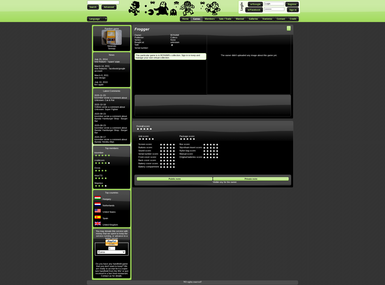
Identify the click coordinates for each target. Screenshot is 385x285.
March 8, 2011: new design (101, 76)
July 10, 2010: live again (101, 83)
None (173, 40)
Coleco (173, 37)
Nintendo (111, 46)
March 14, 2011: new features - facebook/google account (109, 68)
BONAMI (174, 35)
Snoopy (112, 48)
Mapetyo (98, 183)
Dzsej (97, 168)
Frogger (142, 29)
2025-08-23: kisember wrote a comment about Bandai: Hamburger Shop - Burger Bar (111, 117)
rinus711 (98, 175)
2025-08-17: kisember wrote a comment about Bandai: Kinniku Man (110, 139)
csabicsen (99, 160)
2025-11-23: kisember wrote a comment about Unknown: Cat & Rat (110, 97)
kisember (98, 152)
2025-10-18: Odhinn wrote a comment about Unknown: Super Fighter (109, 107)
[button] (93, 7)
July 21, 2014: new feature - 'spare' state (107, 60)
